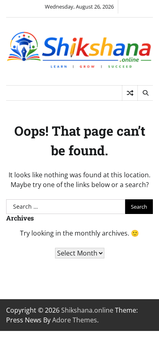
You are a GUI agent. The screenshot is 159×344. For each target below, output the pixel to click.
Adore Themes (74, 319)
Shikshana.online (87, 310)
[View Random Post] (129, 93)
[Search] (145, 93)
